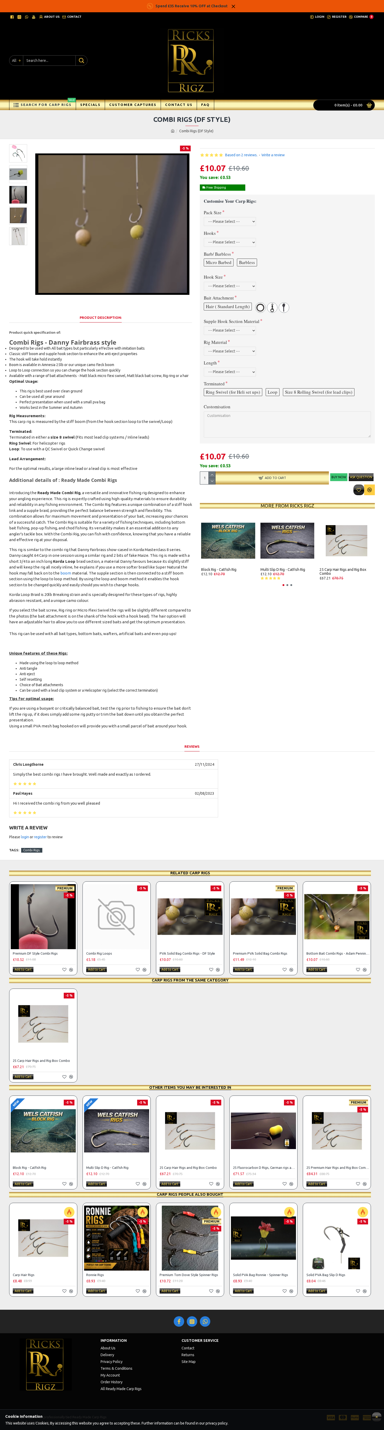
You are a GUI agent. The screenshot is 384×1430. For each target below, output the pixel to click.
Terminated (214, 384)
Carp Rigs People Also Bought (190, 1194)
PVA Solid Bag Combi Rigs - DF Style (187, 953)
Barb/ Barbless (217, 254)
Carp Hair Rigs (23, 1275)
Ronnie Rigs (95, 1275)
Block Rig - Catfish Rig (218, 570)
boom (65, 573)
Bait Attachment (219, 298)
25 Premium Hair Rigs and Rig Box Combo (337, 1167)
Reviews (192, 746)
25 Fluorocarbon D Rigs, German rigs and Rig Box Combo (264, 1167)
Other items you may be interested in (190, 1087)
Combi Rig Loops (99, 953)
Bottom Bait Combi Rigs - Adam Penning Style (337, 953)
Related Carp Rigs (190, 873)
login (25, 837)
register (40, 837)
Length (210, 363)
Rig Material (215, 342)
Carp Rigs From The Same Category (190, 980)
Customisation (217, 407)
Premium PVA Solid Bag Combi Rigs (260, 953)
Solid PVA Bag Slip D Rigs (325, 1275)
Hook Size (213, 277)
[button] (283, 585)
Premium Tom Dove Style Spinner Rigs (189, 1275)
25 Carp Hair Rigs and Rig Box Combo (342, 572)
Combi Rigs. (31, 850)
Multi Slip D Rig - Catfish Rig (282, 570)
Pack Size (213, 213)
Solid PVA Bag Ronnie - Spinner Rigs (260, 1275)
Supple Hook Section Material (231, 321)
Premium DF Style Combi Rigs (35, 953)
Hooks (210, 233)
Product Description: (101, 317)
